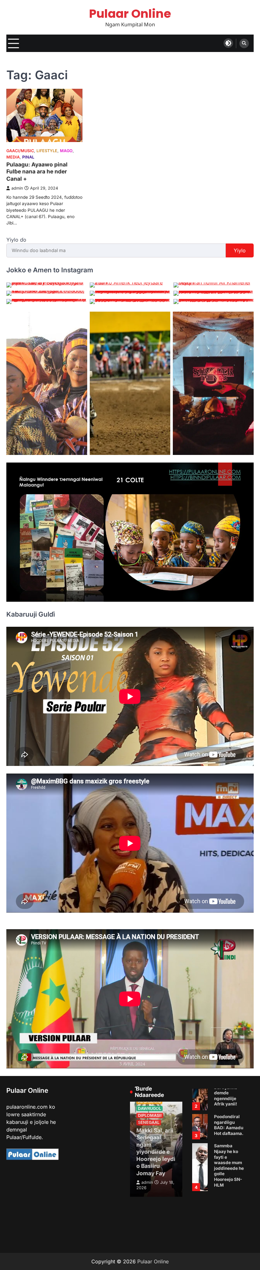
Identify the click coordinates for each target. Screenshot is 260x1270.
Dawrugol (149, 1108)
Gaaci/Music (20, 150)
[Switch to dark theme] (228, 43)
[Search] (244, 43)
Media (13, 157)
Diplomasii (150, 1115)
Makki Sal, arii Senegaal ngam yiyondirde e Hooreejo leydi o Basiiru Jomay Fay (155, 1151)
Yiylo (240, 250)
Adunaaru (149, 1101)
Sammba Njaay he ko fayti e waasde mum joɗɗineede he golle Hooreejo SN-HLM (229, 1199)
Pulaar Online (130, 13)
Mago (66, 150)
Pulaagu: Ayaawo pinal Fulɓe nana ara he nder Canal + (37, 171)
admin (17, 188)
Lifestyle (46, 150)
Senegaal (148, 1122)
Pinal (28, 157)
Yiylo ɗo (16, 240)
